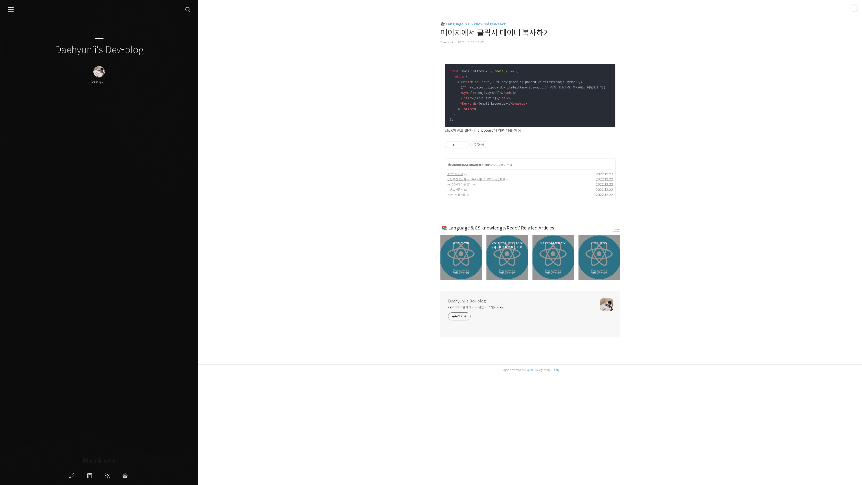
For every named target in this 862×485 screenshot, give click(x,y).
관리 (126, 475)
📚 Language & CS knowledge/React (473, 24)
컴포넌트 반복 (455, 174)
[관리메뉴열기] (854, 7)
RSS (108, 475)
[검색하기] (188, 9)
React (487, 164)
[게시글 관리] (464, 144)
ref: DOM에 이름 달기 (459, 184)
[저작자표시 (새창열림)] (490, 145)
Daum (529, 370)
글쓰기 (72, 475)
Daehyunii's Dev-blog (99, 49)
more (616, 229)
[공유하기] (458, 144)
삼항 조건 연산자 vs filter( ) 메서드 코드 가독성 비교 (476, 179)
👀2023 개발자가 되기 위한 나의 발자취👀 (476, 307)
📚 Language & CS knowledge (464, 164)
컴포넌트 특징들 (456, 194)
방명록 (90, 475)
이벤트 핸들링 (455, 189)
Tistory (555, 370)
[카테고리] (11, 10)
